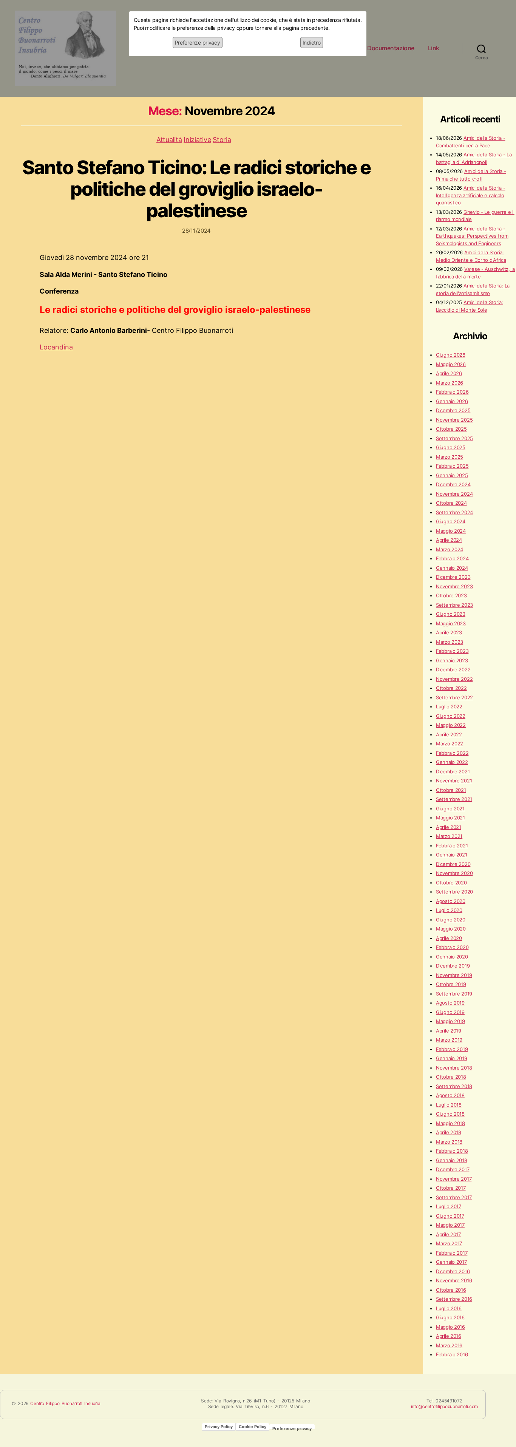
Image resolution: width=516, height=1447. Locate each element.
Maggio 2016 (450, 1327)
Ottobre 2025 (451, 429)
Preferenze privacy (197, 42)
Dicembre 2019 (453, 966)
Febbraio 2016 (452, 1354)
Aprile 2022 (449, 734)
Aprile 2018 (448, 1132)
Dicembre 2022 (453, 669)
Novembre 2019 (454, 975)
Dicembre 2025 (453, 410)
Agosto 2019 (450, 1003)
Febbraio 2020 (452, 947)
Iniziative (197, 140)
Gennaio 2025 (452, 475)
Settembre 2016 (454, 1299)
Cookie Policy (252, 1426)
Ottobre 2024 (451, 503)
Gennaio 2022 (452, 762)
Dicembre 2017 (453, 1169)
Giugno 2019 (450, 1012)
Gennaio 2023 (452, 660)
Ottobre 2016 (451, 1290)
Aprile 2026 (449, 373)
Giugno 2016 (450, 1317)
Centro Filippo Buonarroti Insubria (65, 1403)
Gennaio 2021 (451, 855)
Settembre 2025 (454, 438)
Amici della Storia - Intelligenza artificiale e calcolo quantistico (470, 195)
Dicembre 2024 (453, 484)
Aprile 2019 (448, 1031)
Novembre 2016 (454, 1280)
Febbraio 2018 (452, 1151)
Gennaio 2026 (452, 401)
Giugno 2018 (450, 1114)
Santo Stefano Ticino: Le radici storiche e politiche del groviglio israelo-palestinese (196, 189)
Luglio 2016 (449, 1308)
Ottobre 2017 (451, 1188)
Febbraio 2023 (452, 651)
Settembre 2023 (454, 605)
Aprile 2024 (449, 540)
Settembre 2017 (454, 1197)
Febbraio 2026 (452, 392)
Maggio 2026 (451, 364)
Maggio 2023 (451, 623)
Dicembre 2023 (453, 577)
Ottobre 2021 (451, 790)
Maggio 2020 (451, 929)
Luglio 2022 (449, 706)
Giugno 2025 (450, 447)
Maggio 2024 (451, 531)
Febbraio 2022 (452, 753)
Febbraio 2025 (452, 466)
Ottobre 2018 (451, 1077)
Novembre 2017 (454, 1179)
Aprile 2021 (448, 827)
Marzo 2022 (449, 744)
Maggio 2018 (450, 1123)
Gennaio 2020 (452, 957)
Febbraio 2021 (452, 846)
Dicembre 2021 (453, 771)
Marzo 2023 (449, 642)
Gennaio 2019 (451, 1058)
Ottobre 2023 (451, 595)
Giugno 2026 (450, 355)
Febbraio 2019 (452, 1049)
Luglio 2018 (449, 1105)
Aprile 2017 (448, 1234)
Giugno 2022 (450, 716)
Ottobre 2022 (451, 688)
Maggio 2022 (451, 725)
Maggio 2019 (450, 1021)
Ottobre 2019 (451, 984)
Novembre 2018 (454, 1068)
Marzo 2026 (449, 383)
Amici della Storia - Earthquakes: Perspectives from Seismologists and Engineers (472, 236)
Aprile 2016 (448, 1336)
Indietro (312, 42)
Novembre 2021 (454, 781)
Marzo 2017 (449, 1243)
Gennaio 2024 (452, 568)
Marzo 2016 (449, 1345)
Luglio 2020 (449, 910)
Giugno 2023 (450, 614)
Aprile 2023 (449, 632)
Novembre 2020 (454, 873)
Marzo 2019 (449, 1040)
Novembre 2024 (454, 494)
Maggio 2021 (450, 818)
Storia (222, 140)
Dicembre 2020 (453, 864)
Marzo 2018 (449, 1142)
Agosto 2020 (450, 901)
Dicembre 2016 (453, 1271)
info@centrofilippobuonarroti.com (444, 1406)
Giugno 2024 (450, 521)
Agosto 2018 (450, 1095)
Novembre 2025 (454, 420)
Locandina (56, 347)
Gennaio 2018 (451, 1160)
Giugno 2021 (450, 808)
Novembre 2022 (454, 679)
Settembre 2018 (454, 1086)
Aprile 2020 (449, 938)
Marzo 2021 (449, 836)
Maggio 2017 (450, 1225)
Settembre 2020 (454, 892)
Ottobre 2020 (451, 883)
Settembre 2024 (454, 512)
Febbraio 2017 (452, 1253)
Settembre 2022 (454, 697)
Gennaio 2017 (451, 1262)
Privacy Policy (219, 1426)
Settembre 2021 (454, 799)
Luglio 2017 (448, 1206)
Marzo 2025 (449, 457)
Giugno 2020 (450, 920)
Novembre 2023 (454, 586)
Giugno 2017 (450, 1216)
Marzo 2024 (449, 549)
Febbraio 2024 (452, 558)
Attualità (169, 140)
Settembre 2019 (454, 994)
